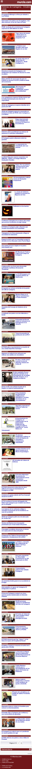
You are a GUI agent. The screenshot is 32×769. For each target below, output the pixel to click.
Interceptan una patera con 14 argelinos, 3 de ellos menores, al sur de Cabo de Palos (16, 21)
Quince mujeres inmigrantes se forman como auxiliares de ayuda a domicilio (23, 681)
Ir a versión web (6, 767)
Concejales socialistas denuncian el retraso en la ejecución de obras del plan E (15, 530)
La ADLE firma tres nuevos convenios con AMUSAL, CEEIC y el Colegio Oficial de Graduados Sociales (15, 158)
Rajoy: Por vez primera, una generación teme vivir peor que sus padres (23, 167)
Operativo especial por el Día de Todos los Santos (23, 407)
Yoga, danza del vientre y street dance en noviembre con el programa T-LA (23, 35)
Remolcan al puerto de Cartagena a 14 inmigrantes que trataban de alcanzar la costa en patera (16, 72)
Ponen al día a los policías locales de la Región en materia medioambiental (14, 387)
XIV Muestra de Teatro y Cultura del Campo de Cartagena (22, 253)
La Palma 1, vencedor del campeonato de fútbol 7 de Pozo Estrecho (22, 544)
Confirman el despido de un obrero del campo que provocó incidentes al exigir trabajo (16, 221)
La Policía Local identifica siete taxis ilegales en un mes (22, 47)
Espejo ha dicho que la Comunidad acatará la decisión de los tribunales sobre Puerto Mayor (16, 240)
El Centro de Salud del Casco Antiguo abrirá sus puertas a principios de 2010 (22, 616)
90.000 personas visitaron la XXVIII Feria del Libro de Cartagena (23, 602)
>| (21, 743)
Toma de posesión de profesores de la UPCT (23, 334)
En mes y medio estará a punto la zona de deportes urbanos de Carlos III (23, 362)
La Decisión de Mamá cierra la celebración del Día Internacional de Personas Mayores (23, 654)
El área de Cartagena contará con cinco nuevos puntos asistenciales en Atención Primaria (14, 595)
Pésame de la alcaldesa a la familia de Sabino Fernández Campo (21, 693)
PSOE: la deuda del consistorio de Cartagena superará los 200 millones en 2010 (16, 27)
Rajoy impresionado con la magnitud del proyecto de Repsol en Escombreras (23, 121)
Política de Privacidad (8, 762)
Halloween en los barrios (21, 206)
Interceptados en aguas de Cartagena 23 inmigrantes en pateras (14, 587)
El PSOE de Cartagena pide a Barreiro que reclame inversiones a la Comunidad (15, 227)
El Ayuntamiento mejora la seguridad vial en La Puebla (22, 628)
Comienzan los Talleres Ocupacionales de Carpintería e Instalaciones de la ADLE (15, 536)
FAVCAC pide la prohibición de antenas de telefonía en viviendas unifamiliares (15, 132)
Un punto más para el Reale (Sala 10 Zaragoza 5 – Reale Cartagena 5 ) (22, 61)
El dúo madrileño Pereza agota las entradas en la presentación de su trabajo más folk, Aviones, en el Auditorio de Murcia (21, 375)
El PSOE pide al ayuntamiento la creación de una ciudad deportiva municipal (15, 347)
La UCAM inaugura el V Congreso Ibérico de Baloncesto (23, 275)
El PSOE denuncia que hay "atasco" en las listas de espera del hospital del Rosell (15, 640)
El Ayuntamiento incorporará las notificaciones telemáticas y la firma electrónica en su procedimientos (22, 396)
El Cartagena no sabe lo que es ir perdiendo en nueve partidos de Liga (15, 732)
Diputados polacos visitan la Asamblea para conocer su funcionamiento (15, 707)
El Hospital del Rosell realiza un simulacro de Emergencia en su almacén (23, 322)
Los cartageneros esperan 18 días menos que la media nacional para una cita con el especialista (16, 99)
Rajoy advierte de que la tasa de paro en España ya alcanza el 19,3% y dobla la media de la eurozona (15, 80)
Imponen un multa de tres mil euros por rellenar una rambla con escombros (14, 354)
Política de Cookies (7, 765)
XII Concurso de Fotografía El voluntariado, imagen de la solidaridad (22, 89)
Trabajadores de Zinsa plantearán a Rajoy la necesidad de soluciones (15, 233)
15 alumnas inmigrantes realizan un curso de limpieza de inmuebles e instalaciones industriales (23, 438)
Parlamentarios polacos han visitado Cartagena (22, 570)
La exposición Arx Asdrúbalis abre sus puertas (22, 146)
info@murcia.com (7, 759)
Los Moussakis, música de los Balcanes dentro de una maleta (23, 720)
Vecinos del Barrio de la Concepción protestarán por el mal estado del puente (14, 523)
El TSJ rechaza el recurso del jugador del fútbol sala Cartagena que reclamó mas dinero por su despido (16, 503)
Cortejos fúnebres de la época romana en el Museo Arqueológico (23, 450)
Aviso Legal (5, 760)
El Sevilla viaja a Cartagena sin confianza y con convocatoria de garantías (15, 713)
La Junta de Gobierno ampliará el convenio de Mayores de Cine (22, 193)
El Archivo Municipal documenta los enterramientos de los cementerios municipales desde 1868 (22, 478)
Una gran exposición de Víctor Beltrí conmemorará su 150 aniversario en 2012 (22, 558)
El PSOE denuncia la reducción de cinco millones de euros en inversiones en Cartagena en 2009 (14, 489)
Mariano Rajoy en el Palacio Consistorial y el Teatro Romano (22, 296)
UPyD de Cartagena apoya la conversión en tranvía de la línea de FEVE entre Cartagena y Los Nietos (16, 113)
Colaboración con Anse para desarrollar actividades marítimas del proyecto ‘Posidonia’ (14, 268)
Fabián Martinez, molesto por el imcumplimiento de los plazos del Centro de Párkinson (23, 668)
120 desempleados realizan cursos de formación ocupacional (21, 179)
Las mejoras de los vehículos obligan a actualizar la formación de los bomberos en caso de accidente (15, 510)
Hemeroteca (16, 749)
